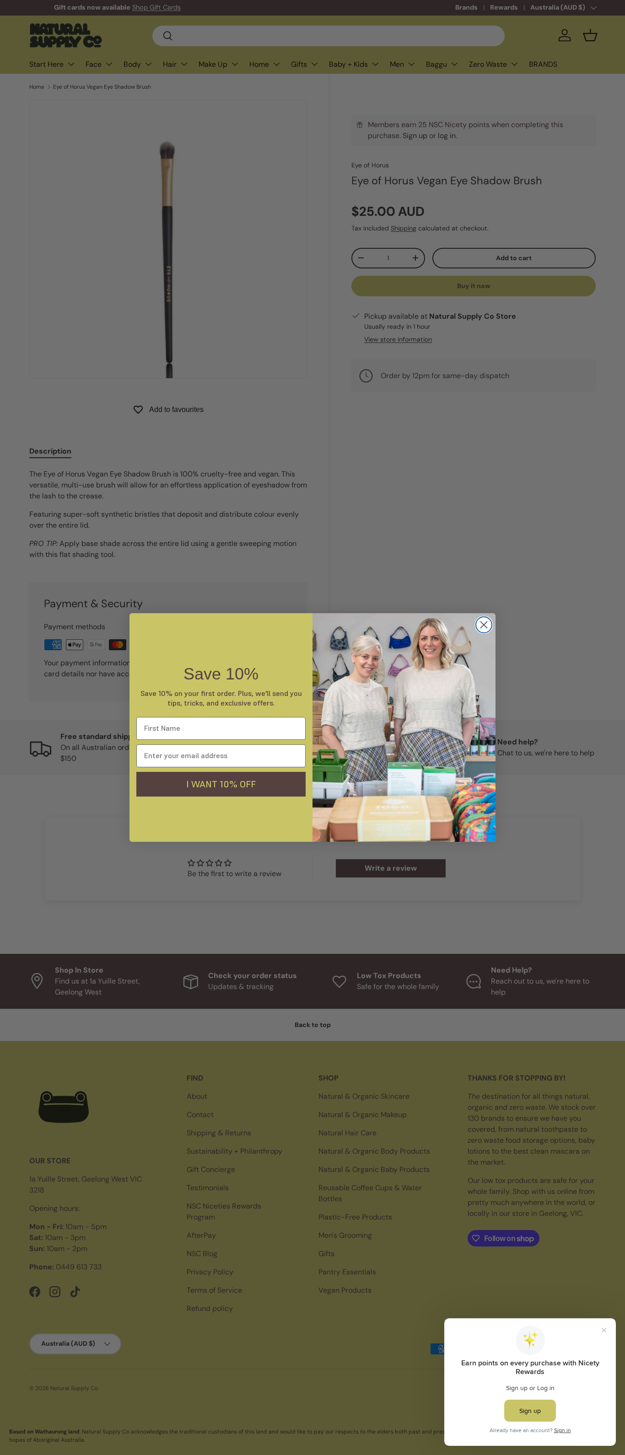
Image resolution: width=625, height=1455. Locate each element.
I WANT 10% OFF (221, 784)
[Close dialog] (484, 625)
